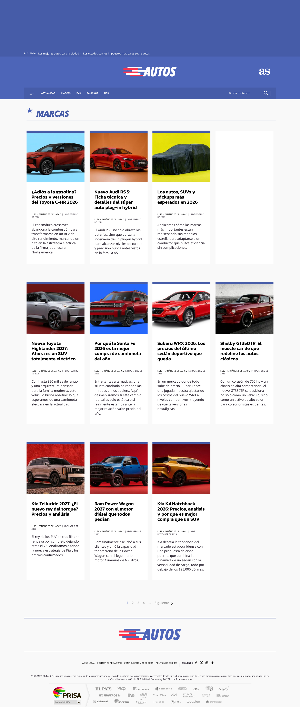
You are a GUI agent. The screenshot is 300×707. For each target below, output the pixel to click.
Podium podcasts (141, 701)
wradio (143, 695)
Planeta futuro (204, 695)
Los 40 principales (123, 689)
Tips (106, 93)
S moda (175, 701)
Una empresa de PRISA (67, 692)
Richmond (101, 701)
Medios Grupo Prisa (67, 702)
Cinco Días (159, 695)
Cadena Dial (174, 695)
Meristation (213, 701)
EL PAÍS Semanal (189, 695)
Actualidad (48, 93)
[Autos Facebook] (195, 663)
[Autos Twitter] (201, 663)
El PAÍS (103, 689)
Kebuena (219, 695)
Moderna (121, 701)
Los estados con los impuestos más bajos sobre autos (116, 53)
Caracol (223, 689)
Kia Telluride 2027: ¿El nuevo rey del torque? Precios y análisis (54, 509)
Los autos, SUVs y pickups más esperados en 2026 (177, 197)
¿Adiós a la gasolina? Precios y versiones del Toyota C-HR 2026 (54, 197)
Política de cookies (166, 663)
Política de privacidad (109, 663)
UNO (131, 695)
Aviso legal (88, 663)
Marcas (66, 93)
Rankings (92, 93)
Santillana (142, 689)
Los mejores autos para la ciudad (59, 53)
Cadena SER (181, 689)
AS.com (194, 689)
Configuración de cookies (138, 663)
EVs (79, 93)
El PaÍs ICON (158, 701)
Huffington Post (109, 695)
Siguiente (162, 603)
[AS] (264, 72)
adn (207, 689)
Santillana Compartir (163, 689)
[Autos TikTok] (212, 663)
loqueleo (193, 701)
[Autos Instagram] (207, 663)
